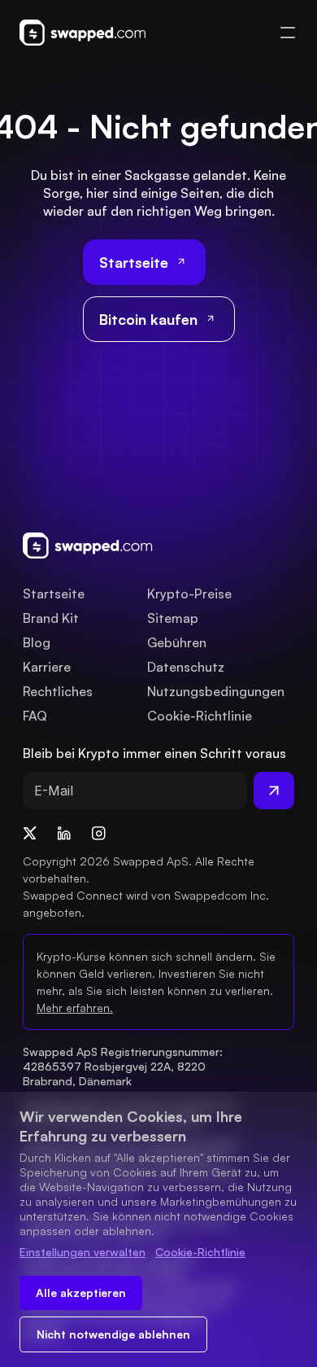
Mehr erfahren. (75, 1007)
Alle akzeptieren (81, 1292)
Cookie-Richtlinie (200, 1252)
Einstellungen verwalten (82, 1252)
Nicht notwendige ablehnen (113, 1334)
